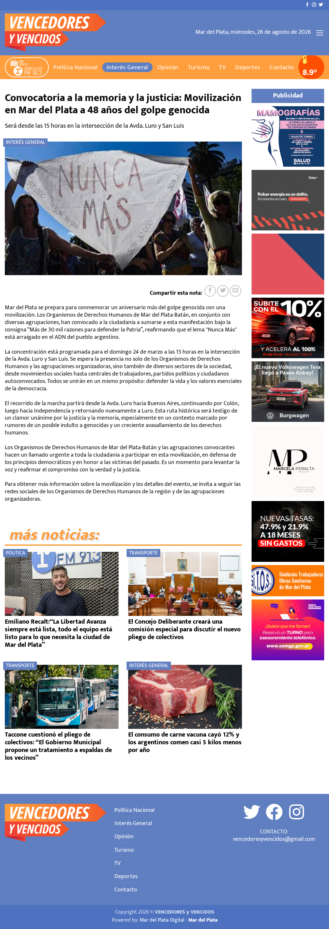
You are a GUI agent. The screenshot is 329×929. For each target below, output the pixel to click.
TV (222, 67)
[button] (320, 32)
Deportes (247, 67)
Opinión (168, 67)
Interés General (127, 67)
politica (15, 553)
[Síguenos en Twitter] (321, 5)
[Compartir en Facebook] (210, 291)
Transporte (143, 553)
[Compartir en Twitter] (222, 291)
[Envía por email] (235, 291)
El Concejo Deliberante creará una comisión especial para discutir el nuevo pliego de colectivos (184, 629)
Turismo (199, 67)
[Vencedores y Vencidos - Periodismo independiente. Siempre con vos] (59, 32)
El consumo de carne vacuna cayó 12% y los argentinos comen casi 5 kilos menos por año (185, 742)
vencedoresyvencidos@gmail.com (274, 839)
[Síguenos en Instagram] (314, 5)
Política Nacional (75, 67)
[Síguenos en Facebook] (307, 5)
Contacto (282, 67)
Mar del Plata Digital (162, 920)
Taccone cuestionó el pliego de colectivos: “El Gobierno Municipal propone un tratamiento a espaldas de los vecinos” (58, 746)
